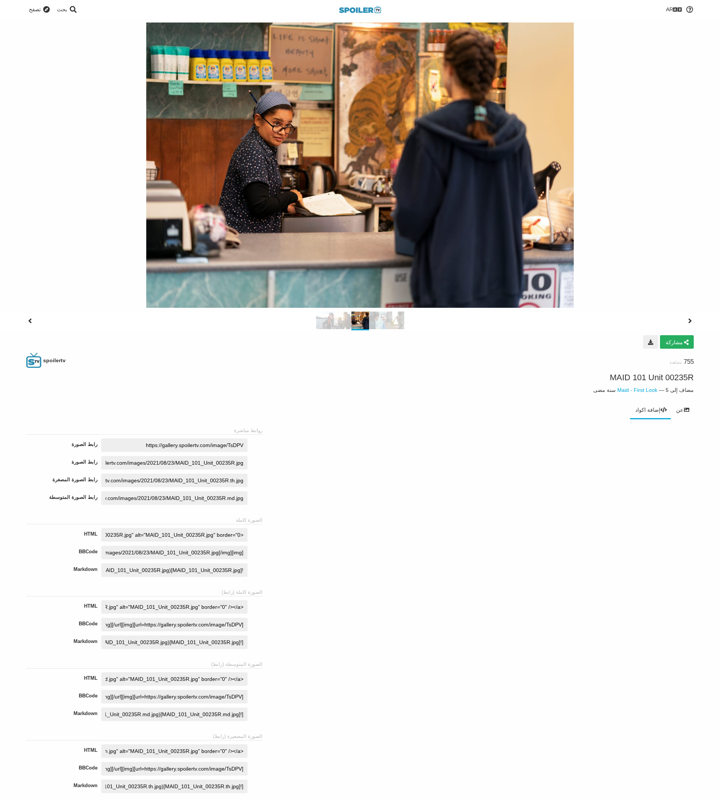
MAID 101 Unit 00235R (652, 377)
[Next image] (690, 320)
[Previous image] (30, 320)
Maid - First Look (637, 390)
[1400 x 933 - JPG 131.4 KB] (650, 342)
